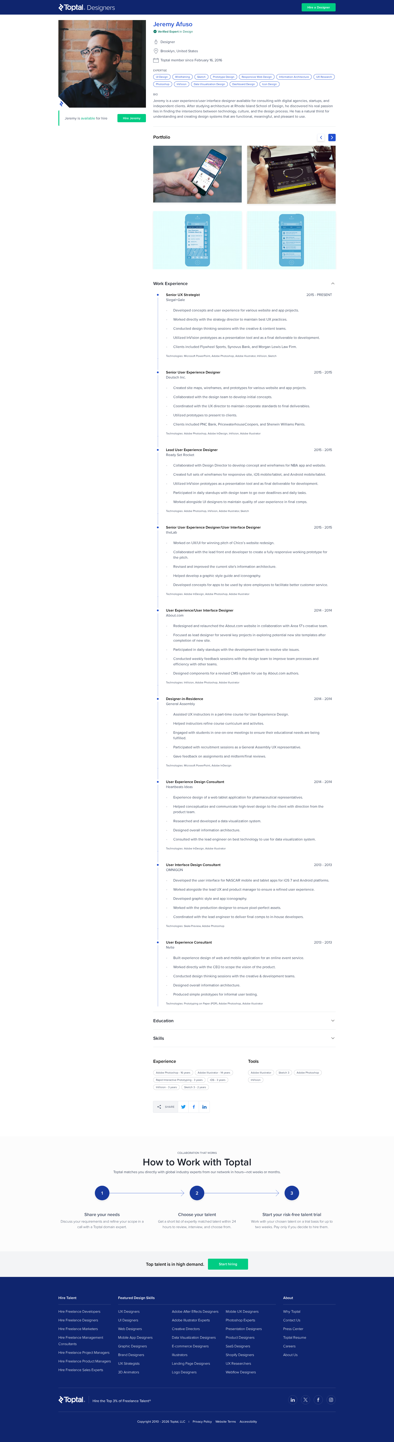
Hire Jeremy (131, 118)
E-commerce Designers (190, 1346)
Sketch (201, 77)
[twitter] (183, 1107)
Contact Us (291, 1320)
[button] (244, 283)
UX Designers (129, 1311)
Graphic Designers (132, 1346)
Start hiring (228, 1264)
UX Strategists (129, 1363)
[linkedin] (204, 1107)
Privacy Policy (202, 1421)
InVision (182, 84)
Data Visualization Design (209, 84)
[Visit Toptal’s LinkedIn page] (292, 1399)
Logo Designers (184, 1372)
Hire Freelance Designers (78, 1320)
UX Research (324, 77)
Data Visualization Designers (194, 1337)
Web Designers (130, 1328)
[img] (173, 31)
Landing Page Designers (191, 1363)
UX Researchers (238, 1363)
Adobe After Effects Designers (195, 1311)
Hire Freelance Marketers (78, 1328)
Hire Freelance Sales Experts (80, 1369)
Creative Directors (186, 1328)
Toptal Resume (294, 1337)
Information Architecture (294, 77)
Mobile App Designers (135, 1337)
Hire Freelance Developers (79, 1311)
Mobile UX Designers (242, 1311)
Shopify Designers (240, 1354)
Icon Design (269, 84)
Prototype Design (223, 77)
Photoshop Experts (240, 1320)
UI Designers (128, 1320)
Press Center (293, 1328)
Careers (289, 1346)
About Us (290, 1354)
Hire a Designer (318, 7)
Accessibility (248, 1421)
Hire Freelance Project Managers (83, 1352)
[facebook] (194, 1107)
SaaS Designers (238, 1346)
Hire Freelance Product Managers (84, 1361)
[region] (244, 207)
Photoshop (162, 84)
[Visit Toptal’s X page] (305, 1399)
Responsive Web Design (257, 77)
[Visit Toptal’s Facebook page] (318, 1399)
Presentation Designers (244, 1328)
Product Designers (240, 1337)
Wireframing (182, 77)
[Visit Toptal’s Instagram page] (331, 1399)
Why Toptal (291, 1311)
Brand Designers (131, 1354)
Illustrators (179, 1354)
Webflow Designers (241, 1372)
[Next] (332, 137)
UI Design (162, 77)
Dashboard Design (243, 84)
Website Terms (225, 1421)
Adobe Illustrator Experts (191, 1320)
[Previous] (321, 137)
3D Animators (128, 1372)
